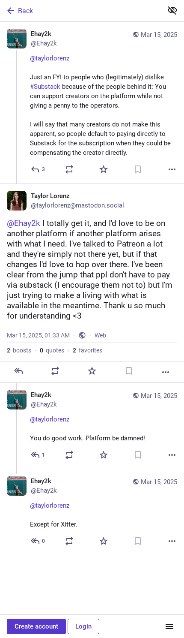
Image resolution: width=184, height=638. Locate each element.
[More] (172, 169)
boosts (19, 350)
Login (83, 626)
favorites (87, 350)
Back (25, 11)
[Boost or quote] (69, 169)
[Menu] (169, 626)
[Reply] (18, 371)
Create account (36, 626)
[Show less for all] (172, 10)
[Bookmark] (138, 169)
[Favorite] (103, 169)
